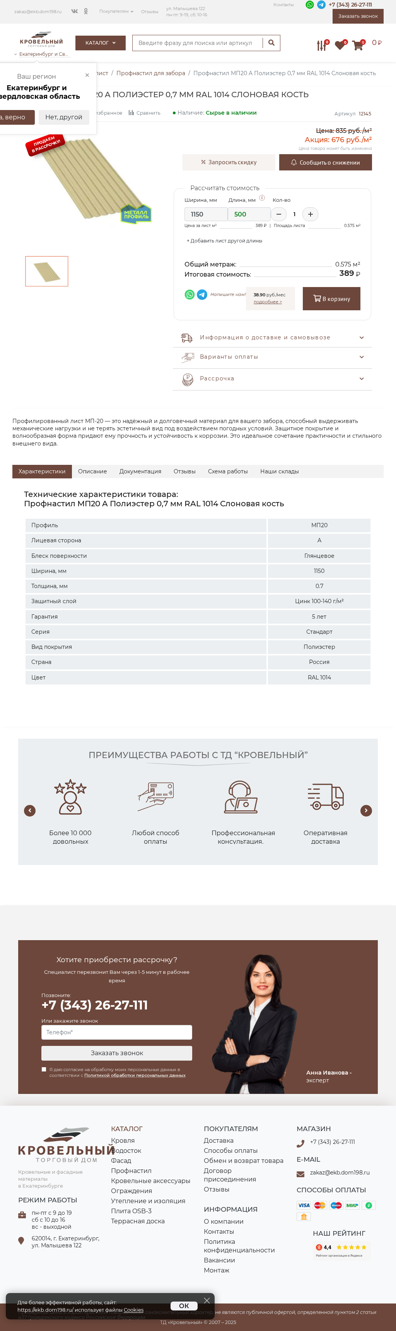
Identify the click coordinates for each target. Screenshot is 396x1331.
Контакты (283, 4)
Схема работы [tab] (228, 471)
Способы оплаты (231, 1150)
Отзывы (150, 11)
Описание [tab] (92, 471)
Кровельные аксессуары (151, 1181)
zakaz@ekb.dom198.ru (37, 11)
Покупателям (114, 11)
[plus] (310, 214)
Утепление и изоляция (148, 1201)
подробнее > (268, 301)
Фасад (121, 1160)
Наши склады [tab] (279, 471)
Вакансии (219, 1260)
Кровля (123, 1140)
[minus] (279, 214)
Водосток (126, 1150)
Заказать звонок (117, 1053)
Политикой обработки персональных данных (135, 1075)
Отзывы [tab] (185, 471)
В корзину (335, 299)
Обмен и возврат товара (243, 1160)
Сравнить (148, 113)
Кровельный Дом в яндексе (342, 1250)
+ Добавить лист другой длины (224, 241)
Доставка (219, 1140)
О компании (224, 1221)
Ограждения (131, 1191)
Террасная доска (138, 1221)
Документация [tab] (140, 471)
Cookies (133, 1309)
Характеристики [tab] (42, 471)
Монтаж (216, 1270)
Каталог (97, 43)
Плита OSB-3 (131, 1211)
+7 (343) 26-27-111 (350, 4)
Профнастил (131, 1171)
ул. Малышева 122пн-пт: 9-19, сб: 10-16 (186, 11)
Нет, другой (63, 117)
